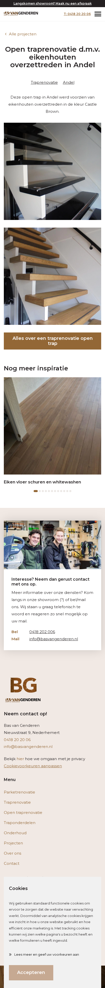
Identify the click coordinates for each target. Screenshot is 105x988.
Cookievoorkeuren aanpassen (33, 765)
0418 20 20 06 (17, 739)
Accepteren (31, 972)
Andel (68, 82)
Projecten (13, 843)
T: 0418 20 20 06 (77, 14)
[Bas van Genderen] (21, 13)
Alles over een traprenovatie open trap (52, 341)
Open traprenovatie (23, 812)
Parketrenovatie (19, 792)
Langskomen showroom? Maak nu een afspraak (53, 3)
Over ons (12, 853)
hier (20, 758)
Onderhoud (15, 832)
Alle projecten (22, 34)
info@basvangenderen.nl (44, 638)
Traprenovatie (44, 82)
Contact (11, 863)
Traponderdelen (19, 822)
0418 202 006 (33, 631)
